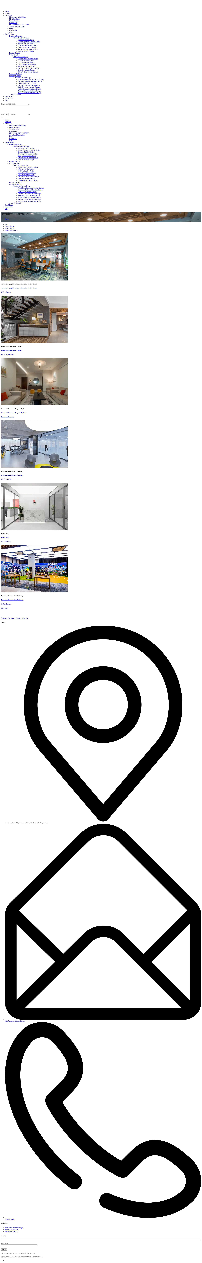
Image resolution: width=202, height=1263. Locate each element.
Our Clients (9, 96)
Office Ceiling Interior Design (28, 72)
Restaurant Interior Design (22, 78)
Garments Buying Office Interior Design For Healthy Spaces (19, 288)
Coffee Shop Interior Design (27, 83)
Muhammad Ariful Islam (17, 17)
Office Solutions (14, 55)
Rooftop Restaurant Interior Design (29, 91)
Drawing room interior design (27, 45)
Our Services (9, 34)
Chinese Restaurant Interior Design (29, 85)
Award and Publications (17, 26)
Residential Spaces (11, 230)
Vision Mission (14, 21)
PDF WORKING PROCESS (19, 25)
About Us (8, 15)
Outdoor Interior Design (26, 51)
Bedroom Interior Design (26, 43)
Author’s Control (15, 95)
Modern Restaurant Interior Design (29, 89)
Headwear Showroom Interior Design (12, 600)
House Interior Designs (21, 38)
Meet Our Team (14, 19)
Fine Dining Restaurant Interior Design (31, 79)
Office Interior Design (20, 57)
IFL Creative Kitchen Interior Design (12, 475)
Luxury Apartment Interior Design (29, 42)
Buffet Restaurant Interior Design (29, 87)
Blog (6, 100)
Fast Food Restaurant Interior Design (30, 81)
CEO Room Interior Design (27, 64)
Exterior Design (14, 53)
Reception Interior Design (26, 70)
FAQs (11, 28)
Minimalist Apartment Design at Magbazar (14, 413)
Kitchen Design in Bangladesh (28, 49)
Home (7, 11)
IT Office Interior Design (26, 62)
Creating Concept (15, 76)
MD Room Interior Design (26, 66)
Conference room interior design (28, 68)
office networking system (26, 60)
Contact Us (9, 98)
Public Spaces (9, 228)
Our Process (13, 23)
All (6, 224)
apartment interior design (26, 40)
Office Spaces (9, 226)
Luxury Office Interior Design (28, 59)
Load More (4, 608)
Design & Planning (15, 36)
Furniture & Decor (15, 74)
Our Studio (13, 30)
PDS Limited (5, 537)
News (11, 32)
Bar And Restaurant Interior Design (29, 93)
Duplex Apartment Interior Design (11, 350)
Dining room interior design (27, 47)
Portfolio (8, 13)
